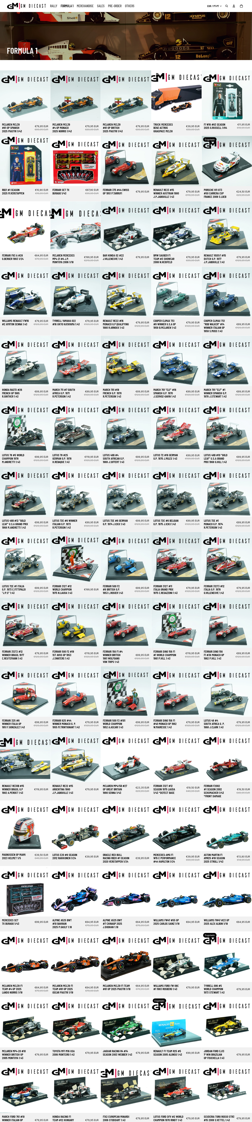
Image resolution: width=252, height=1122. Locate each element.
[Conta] (234, 6)
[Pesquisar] (226, 6)
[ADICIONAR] (45, 115)
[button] (239, 65)
